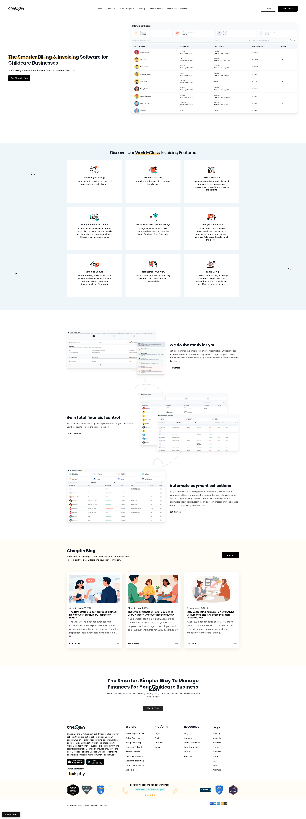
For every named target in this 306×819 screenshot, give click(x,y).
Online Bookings (133, 738)
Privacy (216, 733)
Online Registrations (135, 733)
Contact (184, 8)
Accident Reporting (135, 760)
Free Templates (191, 747)
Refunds (217, 751)
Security (217, 738)
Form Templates (192, 742)
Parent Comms (133, 751)
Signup (158, 747)
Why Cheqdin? (127, 8)
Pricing (141, 8)
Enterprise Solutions (135, 765)
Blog (186, 733)
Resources (171, 8)
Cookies (217, 742)
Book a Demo (11, 814)
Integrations (155, 8)
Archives (188, 738)
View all (230, 555)
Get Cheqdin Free (19, 78)
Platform (111, 8)
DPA (215, 765)
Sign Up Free (288, 9)
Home (99, 8)
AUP (215, 760)
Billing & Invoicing (133, 742)
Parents (187, 751)
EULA (215, 756)
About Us (188, 756)
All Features (131, 770)
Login (268, 9)
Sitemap (217, 770)
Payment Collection (135, 747)
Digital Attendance (134, 756)
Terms (216, 747)
